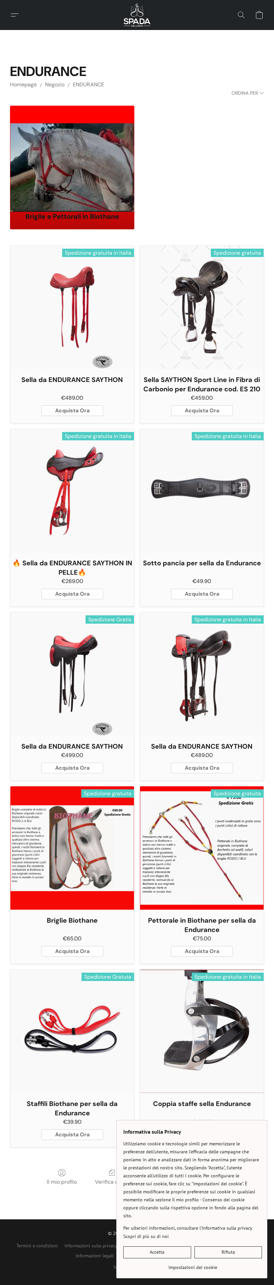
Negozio (54, 84)
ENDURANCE (88, 84)
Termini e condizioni (37, 1246)
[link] (192, 1264)
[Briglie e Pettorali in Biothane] (72, 156)
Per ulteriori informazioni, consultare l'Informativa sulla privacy (187, 1228)
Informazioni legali (95, 1256)
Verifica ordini (112, 1181)
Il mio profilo (62, 1181)
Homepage (23, 84)
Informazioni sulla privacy (90, 1246)
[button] (137, 15)
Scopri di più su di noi (146, 1236)
